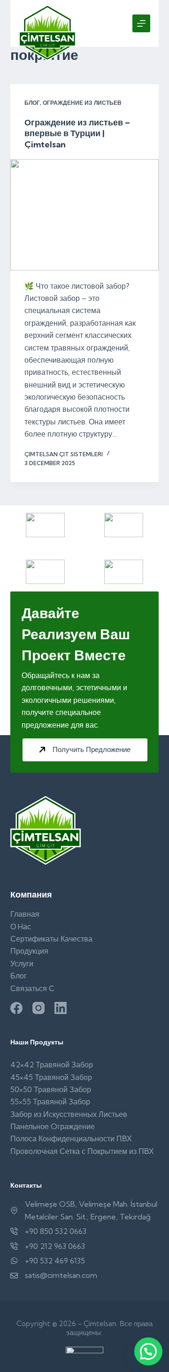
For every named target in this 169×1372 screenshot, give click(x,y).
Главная (24, 914)
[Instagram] (38, 1008)
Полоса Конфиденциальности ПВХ (71, 1138)
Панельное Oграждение (52, 1126)
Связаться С (32, 988)
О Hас (20, 926)
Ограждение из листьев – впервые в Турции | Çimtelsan (77, 133)
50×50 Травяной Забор (50, 1089)
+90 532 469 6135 (55, 1260)
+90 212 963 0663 (55, 1246)
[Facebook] (16, 1008)
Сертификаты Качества (51, 938)
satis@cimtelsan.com (61, 1275)
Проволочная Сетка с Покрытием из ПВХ (82, 1151)
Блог (32, 102)
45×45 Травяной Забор (51, 1077)
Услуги (21, 963)
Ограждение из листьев (82, 102)
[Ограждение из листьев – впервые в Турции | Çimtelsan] (84, 214)
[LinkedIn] (60, 1008)
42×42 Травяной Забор (51, 1064)
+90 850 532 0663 (55, 1231)
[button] (148, 1351)
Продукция (29, 951)
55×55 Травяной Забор (50, 1101)
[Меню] (141, 23)
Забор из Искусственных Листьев (68, 1114)
